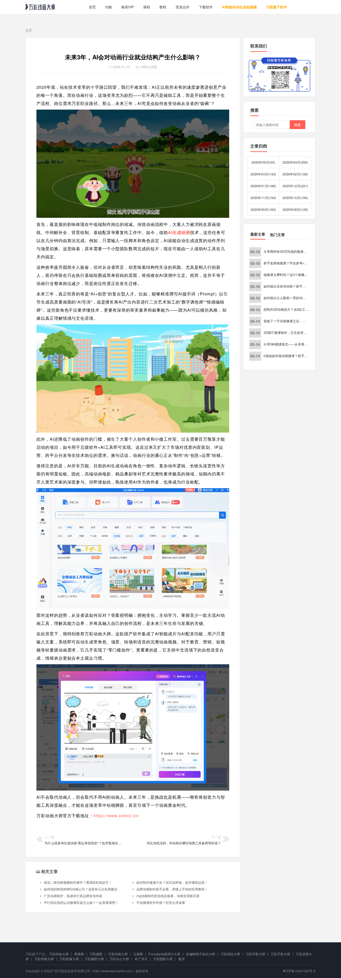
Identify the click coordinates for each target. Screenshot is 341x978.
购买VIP (127, 6)
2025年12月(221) (295, 186)
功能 (108, 6)
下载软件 (206, 6)
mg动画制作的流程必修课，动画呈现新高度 (167, 895)
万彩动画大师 (118, 954)
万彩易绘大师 (230, 954)
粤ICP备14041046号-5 (299, 971)
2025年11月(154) (263, 197)
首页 (92, 6)
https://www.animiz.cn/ (116, 815)
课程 (146, 6)
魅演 (181, 958)
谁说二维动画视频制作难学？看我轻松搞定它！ (78, 882)
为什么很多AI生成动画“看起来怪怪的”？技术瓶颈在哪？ (83, 840)
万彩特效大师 (59, 954)
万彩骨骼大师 (44, 958)
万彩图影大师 (163, 958)
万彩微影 (96, 954)
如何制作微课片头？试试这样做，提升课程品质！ (172, 882)
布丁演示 (141, 958)
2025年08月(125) (295, 209)
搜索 (297, 124)
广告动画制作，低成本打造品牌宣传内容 (73, 895)
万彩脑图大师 (94, 958)
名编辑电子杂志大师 (200, 954)
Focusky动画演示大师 (164, 954)
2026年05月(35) (263, 162)
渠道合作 (183, 6)
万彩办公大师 (119, 958)
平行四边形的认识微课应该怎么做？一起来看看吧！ (81, 902)
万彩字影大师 (255, 954)
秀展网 (79, 954)
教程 (162, 6)
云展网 (138, 954)
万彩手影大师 (280, 954)
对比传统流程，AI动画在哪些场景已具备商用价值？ (184, 840)
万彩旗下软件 (276, 6)
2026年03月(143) (263, 174)
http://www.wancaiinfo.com (112, 971)
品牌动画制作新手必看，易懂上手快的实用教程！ (172, 889)
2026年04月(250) (295, 162)
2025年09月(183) (263, 209)
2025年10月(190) (295, 197)
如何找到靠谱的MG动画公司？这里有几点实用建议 (80, 889)
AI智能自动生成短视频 (239, 6)
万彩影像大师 (69, 958)
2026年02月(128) (295, 174)
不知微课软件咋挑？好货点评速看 (160, 902)
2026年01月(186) (263, 186)
